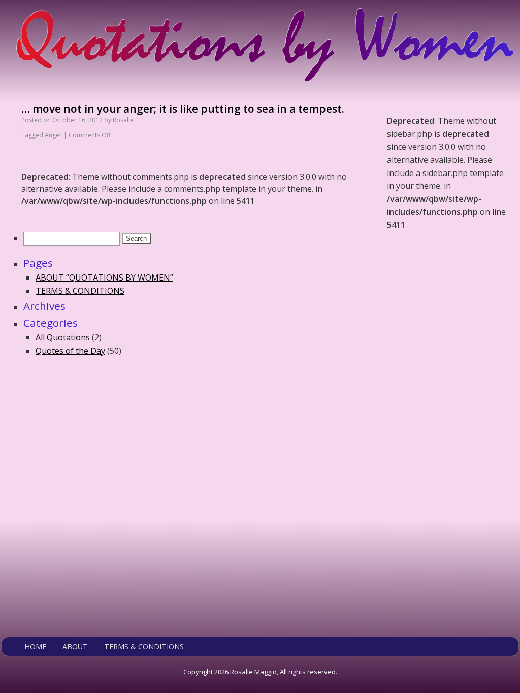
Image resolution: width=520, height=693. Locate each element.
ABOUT (75, 646)
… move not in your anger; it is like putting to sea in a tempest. (182, 108)
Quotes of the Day (70, 350)
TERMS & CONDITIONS (80, 290)
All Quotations (63, 337)
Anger (53, 135)
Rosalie (123, 120)
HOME (35, 646)
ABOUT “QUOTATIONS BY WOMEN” (104, 277)
